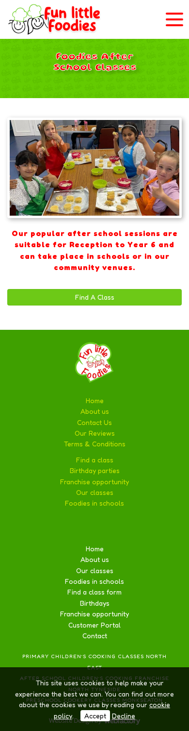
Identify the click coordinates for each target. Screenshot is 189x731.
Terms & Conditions (95, 444)
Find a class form (94, 592)
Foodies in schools (94, 503)
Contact (94, 635)
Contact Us (94, 422)
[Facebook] (69, 526)
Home (95, 400)
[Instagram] (120, 526)
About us (94, 411)
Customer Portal (94, 625)
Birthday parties (95, 470)
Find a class (94, 460)
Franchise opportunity (94, 481)
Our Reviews (95, 433)
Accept (95, 716)
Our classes (94, 492)
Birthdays (95, 603)
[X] (86, 526)
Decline (123, 716)
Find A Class (94, 297)
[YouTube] (103, 526)
